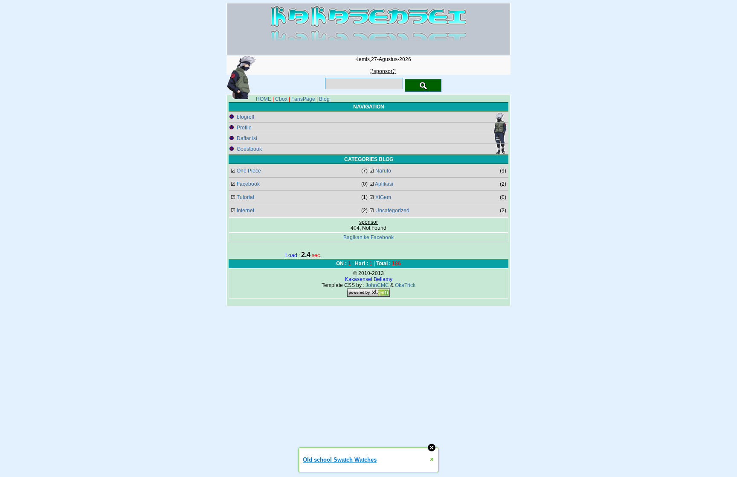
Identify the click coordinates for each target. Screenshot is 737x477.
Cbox (281, 99)
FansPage (303, 99)
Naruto (383, 171)
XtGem (383, 197)
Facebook (248, 184)
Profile (244, 128)
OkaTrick (405, 285)
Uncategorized (392, 211)
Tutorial (245, 197)
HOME (263, 99)
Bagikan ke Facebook (368, 237)
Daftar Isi (247, 138)
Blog (324, 99)
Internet (245, 211)
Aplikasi (384, 184)
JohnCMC (377, 285)
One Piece (249, 171)
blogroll (245, 117)
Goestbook (249, 149)
